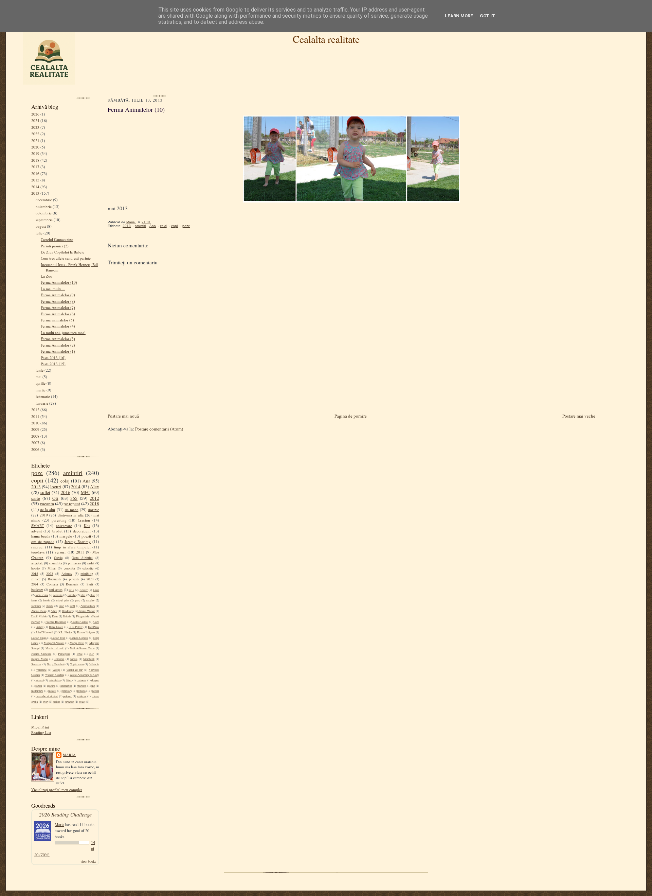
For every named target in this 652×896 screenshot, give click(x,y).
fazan (38, 686)
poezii (86, 536)
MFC (85, 492)
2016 (35, 173)
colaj (65, 481)
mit (93, 686)
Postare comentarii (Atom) (159, 429)
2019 (35, 153)
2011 (35, 416)
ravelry (90, 600)
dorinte (93, 509)
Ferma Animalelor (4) (58, 326)
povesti (74, 579)
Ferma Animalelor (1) (58, 351)
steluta (56, 702)
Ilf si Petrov (76, 627)
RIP (91, 654)
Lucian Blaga (39, 638)
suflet (45, 492)
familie (72, 595)
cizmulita (55, 563)
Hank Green (56, 627)
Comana (52, 584)
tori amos (55, 589)
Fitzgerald (82, 616)
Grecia (58, 557)
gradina (51, 686)
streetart (69, 702)
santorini (36, 606)
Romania (72, 584)
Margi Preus (77, 643)
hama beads (40, 536)
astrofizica (55, 680)
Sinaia (73, 659)
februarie (43, 396)
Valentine (41, 670)
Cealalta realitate (326, 39)
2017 (35, 166)
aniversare (64, 525)
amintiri (73, 473)
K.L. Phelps (65, 632)
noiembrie (44, 206)
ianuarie (42, 403)
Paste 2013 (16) (53, 357)
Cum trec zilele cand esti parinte (66, 258)
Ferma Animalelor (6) (58, 313)
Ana (86, 481)
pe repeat (72, 503)
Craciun (84, 520)
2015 (35, 179)
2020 (35, 147)
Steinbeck (88, 659)
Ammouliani (87, 606)
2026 (35, 114)
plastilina (81, 691)
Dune (55, 616)
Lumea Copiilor (79, 638)
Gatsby (39, 627)
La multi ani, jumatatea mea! (63, 332)
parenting (59, 520)
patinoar (66, 691)
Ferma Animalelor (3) (58, 338)
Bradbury (67, 611)
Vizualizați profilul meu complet (56, 789)
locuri (55, 487)
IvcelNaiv (93, 627)
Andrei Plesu (38, 611)
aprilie (41, 383)
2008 (35, 436)
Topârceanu (77, 664)
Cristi (96, 590)
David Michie (39, 616)
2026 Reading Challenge (65, 814)
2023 (35, 127)
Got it (487, 15)
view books (88, 861)
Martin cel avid (55, 648)
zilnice (35, 579)
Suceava (36, 664)
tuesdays (37, 552)
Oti (55, 498)
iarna (34, 600)
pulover (67, 696)
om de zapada (42, 541)
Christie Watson (86, 611)
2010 (35, 422)
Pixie (80, 654)
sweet (82, 702)
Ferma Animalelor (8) (58, 301)
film (82, 595)
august (41, 226)
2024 (35, 120)
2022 (35, 133)
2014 (35, 186)
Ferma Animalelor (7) (58, 307)
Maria (69, 754)
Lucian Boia (58, 638)
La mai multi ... (53, 288)
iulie (39, 232)
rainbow (81, 696)
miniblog (86, 573)
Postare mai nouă (123, 416)
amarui (40, 680)
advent (36, 530)
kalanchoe (66, 686)
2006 (35, 449)
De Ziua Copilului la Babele (62, 251)
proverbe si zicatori (47, 696)
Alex (94, 487)
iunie (39, 370)
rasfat (90, 563)
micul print (62, 600)
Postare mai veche (578, 416)
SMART (37, 525)
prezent (95, 691)
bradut (57, 530)
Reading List (41, 732)
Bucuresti (54, 579)
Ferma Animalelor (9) (58, 294)
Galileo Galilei (79, 622)
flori (92, 595)
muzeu (52, 691)
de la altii (47, 509)
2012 (35, 409)
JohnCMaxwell (44, 632)
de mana (71, 509)
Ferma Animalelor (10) (59, 282)
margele (65, 536)
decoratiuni (82, 530)
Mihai (52, 568)
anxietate (37, 563)
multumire (37, 691)
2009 (35, 429)
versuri (60, 552)
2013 (35, 193)
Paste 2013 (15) (53, 363)
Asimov (66, 573)
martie (41, 389)
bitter (69, 680)
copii (37, 480)
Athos (54, 611)
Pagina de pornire (350, 416)
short (45, 702)
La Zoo (46, 276)
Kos (87, 525)
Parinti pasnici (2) (55, 245)
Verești (56, 670)
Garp (96, 622)
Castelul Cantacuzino (57, 239)
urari (61, 606)
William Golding (54, 675)
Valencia (94, 664)
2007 (35, 442)
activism (57, 595)
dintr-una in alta (71, 514)
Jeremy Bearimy (78, 541)
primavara (74, 563)
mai (38, 376)
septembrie (44, 219)
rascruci (37, 546)
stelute (49, 606)
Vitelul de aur (74, 670)
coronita (69, 568)
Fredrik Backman (56, 622)
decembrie (44, 199)
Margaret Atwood (54, 643)
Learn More (459, 15)
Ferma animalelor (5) (57, 319)
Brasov (83, 590)
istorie (46, 600)
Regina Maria (39, 659)
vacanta (47, 503)
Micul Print (40, 727)
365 (73, 498)
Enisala (67, 616)
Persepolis (64, 654)
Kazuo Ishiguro (86, 632)
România (59, 659)
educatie (88, 568)
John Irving (41, 595)
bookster (37, 589)
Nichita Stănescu (41, 654)
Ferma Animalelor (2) (58, 345)
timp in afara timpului (72, 546)
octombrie (44, 212)
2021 (35, 140)
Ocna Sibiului (82, 557)
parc (77, 600)
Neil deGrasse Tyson (82, 648)
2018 (35, 160)
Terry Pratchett (56, 664)
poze (37, 473)
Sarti (90, 584)
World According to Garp (84, 675)
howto (35, 568)
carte (35, 498)
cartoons (81, 680)
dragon (95, 680)
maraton (81, 686)
